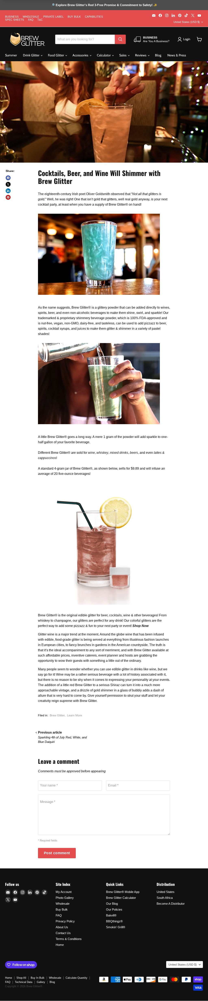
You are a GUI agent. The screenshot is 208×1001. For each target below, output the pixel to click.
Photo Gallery (65, 897)
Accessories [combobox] (81, 55)
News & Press (176, 55)
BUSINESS (12, 16)
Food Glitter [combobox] (56, 55)
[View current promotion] (104, 5)
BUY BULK (74, 16)
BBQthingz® (114, 921)
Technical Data (23, 982)
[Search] (120, 39)
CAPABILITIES (94, 16)
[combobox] (85, 39)
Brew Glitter (57, 715)
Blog (158, 55)
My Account (64, 892)
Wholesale (62, 903)
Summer (11, 55)
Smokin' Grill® (115, 927)
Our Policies (114, 909)
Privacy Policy (65, 921)
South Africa (165, 897)
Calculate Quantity (76, 977)
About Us (62, 927)
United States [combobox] (186, 22)
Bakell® (111, 915)
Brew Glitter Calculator (121, 897)
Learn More (74, 715)
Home (60, 944)
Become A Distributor (171, 903)
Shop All (21, 977)
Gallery (41, 982)
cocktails (115, 615)
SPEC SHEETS (14, 19)
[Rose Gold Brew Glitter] (99, 606)
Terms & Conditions (69, 939)
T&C (40, 19)
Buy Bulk (62, 909)
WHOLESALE (31, 16)
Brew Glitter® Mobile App (122, 892)
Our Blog (112, 903)
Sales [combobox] (123, 55)
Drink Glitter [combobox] (31, 55)
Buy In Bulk (37, 977)
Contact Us (63, 933)
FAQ (30, 19)
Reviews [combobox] (141, 55)
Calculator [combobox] (104, 55)
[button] (199, 39)
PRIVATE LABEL (53, 16)
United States (165, 892)
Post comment (57, 853)
